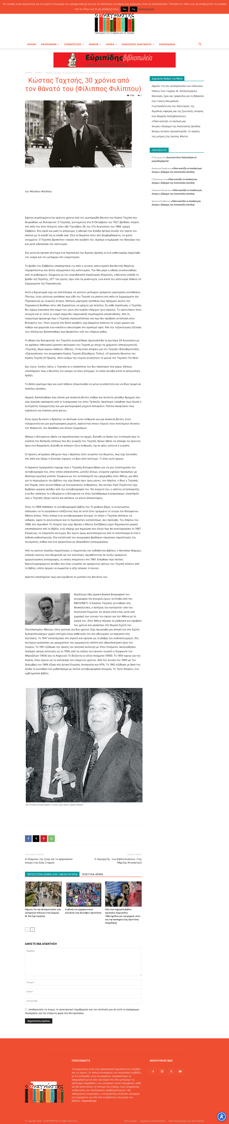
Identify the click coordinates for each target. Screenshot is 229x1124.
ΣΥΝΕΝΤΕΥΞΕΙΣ (72, 44)
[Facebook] (28, 838)
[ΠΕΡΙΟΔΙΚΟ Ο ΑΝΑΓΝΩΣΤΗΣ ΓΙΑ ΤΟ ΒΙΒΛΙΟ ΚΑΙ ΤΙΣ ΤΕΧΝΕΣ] (114, 22)
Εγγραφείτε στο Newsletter (152, 1120)
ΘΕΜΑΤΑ (93, 44)
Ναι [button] (124, 9)
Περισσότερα (89, 1100)
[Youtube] (180, 1071)
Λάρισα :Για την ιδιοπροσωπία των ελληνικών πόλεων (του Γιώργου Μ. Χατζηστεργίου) (43, 912)
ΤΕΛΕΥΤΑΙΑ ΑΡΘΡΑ (92, 874)
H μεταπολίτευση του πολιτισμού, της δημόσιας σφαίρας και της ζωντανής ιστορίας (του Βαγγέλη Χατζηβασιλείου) (178, 111)
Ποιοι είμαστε (130, 1120)
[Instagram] (162, 1071)
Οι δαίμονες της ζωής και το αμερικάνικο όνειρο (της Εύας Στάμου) (49, 861)
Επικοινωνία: (79, 1107)
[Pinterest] (43, 838)
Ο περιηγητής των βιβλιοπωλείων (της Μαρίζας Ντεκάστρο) (118, 861)
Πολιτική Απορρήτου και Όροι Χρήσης (186, 1120)
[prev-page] (27, 929)
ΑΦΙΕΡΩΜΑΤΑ (49, 44)
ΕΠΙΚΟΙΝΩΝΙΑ (167, 44)
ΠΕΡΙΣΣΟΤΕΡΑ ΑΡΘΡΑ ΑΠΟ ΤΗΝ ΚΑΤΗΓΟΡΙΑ (52, 874)
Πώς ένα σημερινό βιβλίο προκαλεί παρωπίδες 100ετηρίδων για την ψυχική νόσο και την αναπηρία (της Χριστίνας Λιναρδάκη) (122, 916)
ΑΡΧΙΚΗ (31, 44)
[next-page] (32, 929)
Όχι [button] (133, 9)
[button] (200, 44)
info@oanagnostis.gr (98, 1107)
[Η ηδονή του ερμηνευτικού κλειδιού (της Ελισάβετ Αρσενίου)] (83, 894)
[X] (36, 838)
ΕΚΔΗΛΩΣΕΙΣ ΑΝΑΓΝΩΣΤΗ (137, 44)
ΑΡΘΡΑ (110, 44)
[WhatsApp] (51, 838)
